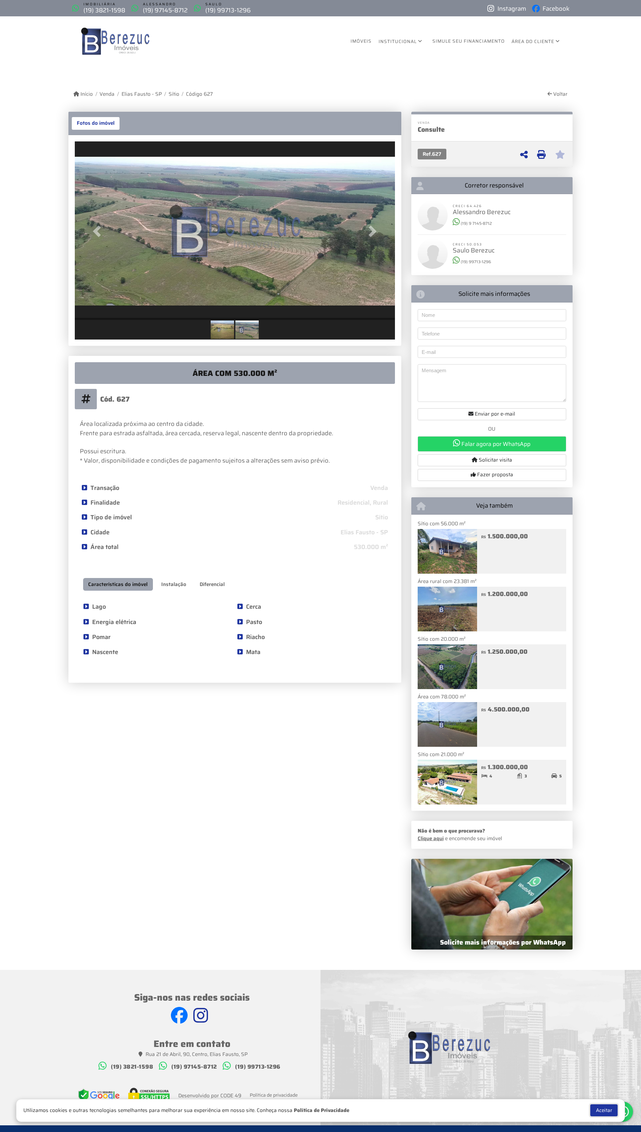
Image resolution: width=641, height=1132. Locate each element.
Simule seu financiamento (468, 41)
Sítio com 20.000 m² (441, 639)
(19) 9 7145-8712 (476, 223)
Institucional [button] (398, 41)
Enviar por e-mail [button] (494, 414)
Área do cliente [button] (532, 41)
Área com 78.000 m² (442, 697)
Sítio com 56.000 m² (441, 524)
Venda (107, 94)
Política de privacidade (274, 1095)
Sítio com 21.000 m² (441, 754)
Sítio (174, 94)
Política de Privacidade (321, 1110)
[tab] (96, 123)
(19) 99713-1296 (228, 10)
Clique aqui (431, 838)
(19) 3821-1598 (104, 10)
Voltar (560, 94)
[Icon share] (182, 1015)
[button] (99, 231)
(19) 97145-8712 (165, 10)
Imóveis (361, 41)
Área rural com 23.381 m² (447, 581)
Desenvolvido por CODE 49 (209, 1096)
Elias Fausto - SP (142, 94)
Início (86, 94)
